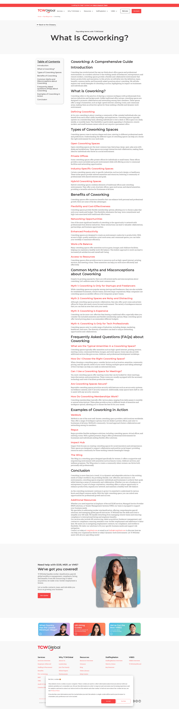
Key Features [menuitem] (110, 667)
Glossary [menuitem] (83, 664)
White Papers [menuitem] (63, 671)
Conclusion (42, 100)
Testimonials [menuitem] (63, 674)
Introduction (42, 66)
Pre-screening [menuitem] (43, 674)
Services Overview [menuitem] (44, 661)
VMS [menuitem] (39, 681)
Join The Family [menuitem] (64, 667)
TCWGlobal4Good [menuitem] (135, 664)
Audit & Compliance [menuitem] (45, 684)
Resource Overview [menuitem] (86, 661)
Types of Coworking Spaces (49, 72)
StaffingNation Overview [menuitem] (114, 661)
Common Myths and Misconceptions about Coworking (47, 81)
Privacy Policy (55, 690)
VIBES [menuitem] (131, 657)
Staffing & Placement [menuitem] (45, 667)
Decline (123, 701)
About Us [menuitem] (62, 661)
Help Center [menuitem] (84, 674)
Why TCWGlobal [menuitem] (66, 657)
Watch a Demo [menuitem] (111, 664)
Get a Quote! (44, 595)
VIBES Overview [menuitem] (134, 661)
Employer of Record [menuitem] (44, 664)
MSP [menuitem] (39, 677)
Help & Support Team (100, 5)
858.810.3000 (43, 699)
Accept (108, 701)
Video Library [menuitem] (84, 671)
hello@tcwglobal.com (117, 530)
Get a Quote (136, 11)
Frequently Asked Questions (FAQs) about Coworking (47, 89)
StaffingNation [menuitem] (112, 657)
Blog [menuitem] (81, 667)
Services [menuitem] (41, 657)
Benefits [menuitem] (40, 671)
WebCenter (125, 11)
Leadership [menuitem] (63, 664)
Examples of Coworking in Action (48, 95)
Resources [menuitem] (84, 657)
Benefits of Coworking (47, 76)
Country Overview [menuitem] (44, 687)
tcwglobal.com (92, 530)
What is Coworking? (46, 69)
